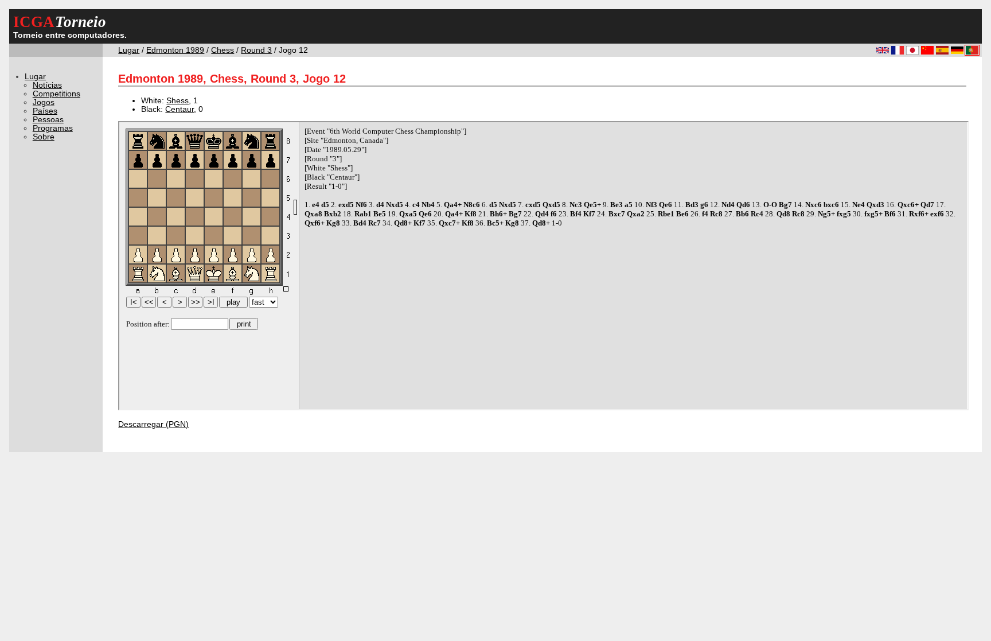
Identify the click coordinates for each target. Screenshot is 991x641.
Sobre (43, 137)
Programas (53, 128)
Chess (222, 50)
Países (45, 111)
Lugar (128, 50)
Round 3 (256, 50)
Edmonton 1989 (175, 50)
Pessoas (48, 119)
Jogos (43, 102)
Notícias (47, 85)
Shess (177, 100)
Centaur (179, 109)
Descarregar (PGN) (153, 424)
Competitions (56, 94)
